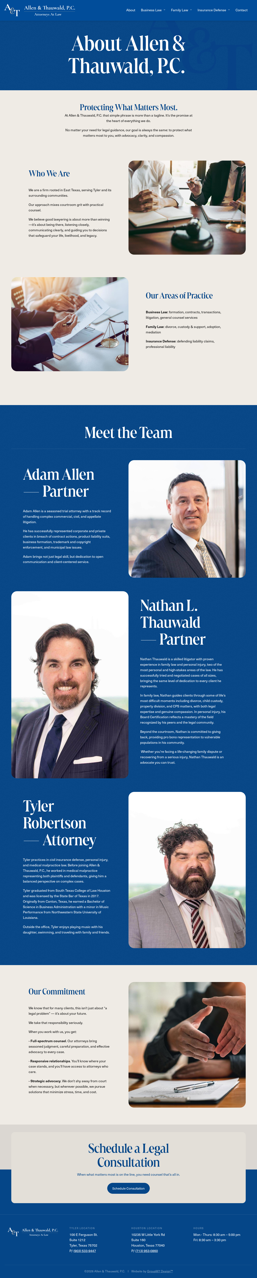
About (130, 10)
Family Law (179, 10)
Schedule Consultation (128, 1188)
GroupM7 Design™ (160, 1271)
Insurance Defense (212, 10)
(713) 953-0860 (146, 1250)
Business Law (151, 10)
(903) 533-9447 (85, 1250)
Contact (242, 10)
